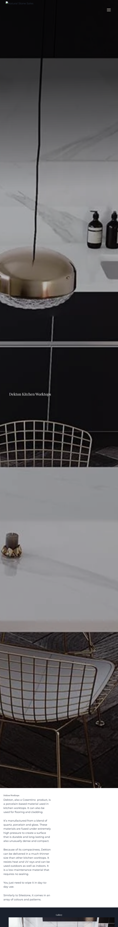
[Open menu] (108, 10)
